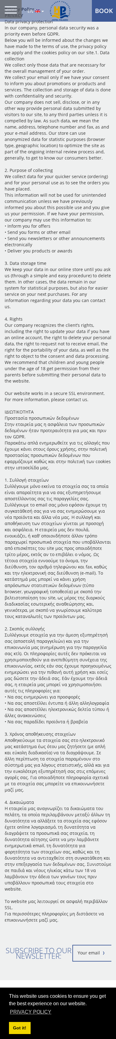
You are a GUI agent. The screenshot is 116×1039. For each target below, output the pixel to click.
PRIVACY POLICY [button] (30, 1012)
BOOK (104, 11)
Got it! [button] (19, 1027)
